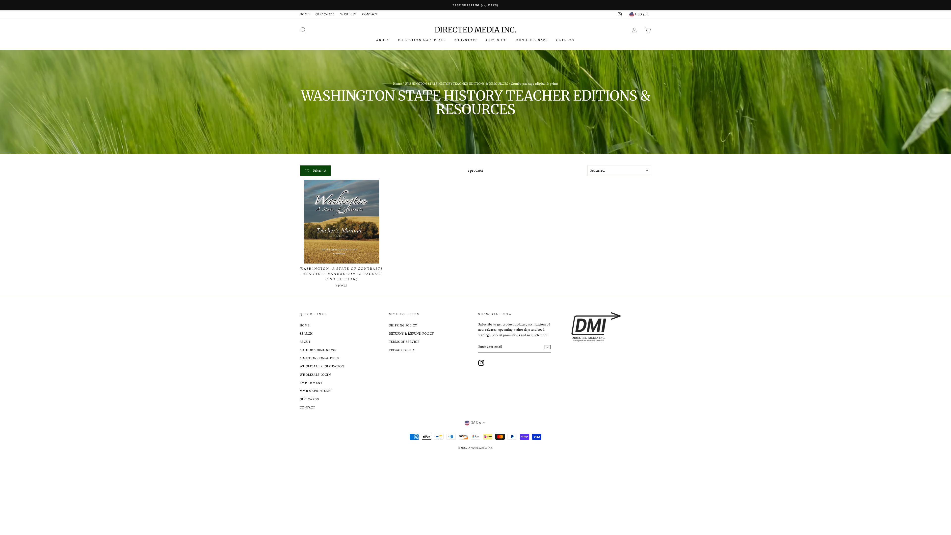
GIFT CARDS (325, 14)
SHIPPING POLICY (403, 325)
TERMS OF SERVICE (404, 341)
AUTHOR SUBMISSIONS (318, 350)
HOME (305, 14)
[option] (475, 5)
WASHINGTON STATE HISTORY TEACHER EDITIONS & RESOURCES (456, 83)
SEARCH (306, 333)
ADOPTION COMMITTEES (319, 358)
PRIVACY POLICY (402, 350)
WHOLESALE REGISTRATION (322, 366)
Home (397, 83)
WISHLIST (348, 14)
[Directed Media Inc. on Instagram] (481, 363)
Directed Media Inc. (475, 29)
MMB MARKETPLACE (316, 391)
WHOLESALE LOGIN (315, 374)
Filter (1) (319, 170)
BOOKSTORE (466, 40)
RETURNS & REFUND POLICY (411, 333)
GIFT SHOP (497, 40)
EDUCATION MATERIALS (422, 40)
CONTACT (369, 14)
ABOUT (383, 40)
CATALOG (565, 40)
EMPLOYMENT (311, 382)
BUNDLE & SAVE (532, 40)
